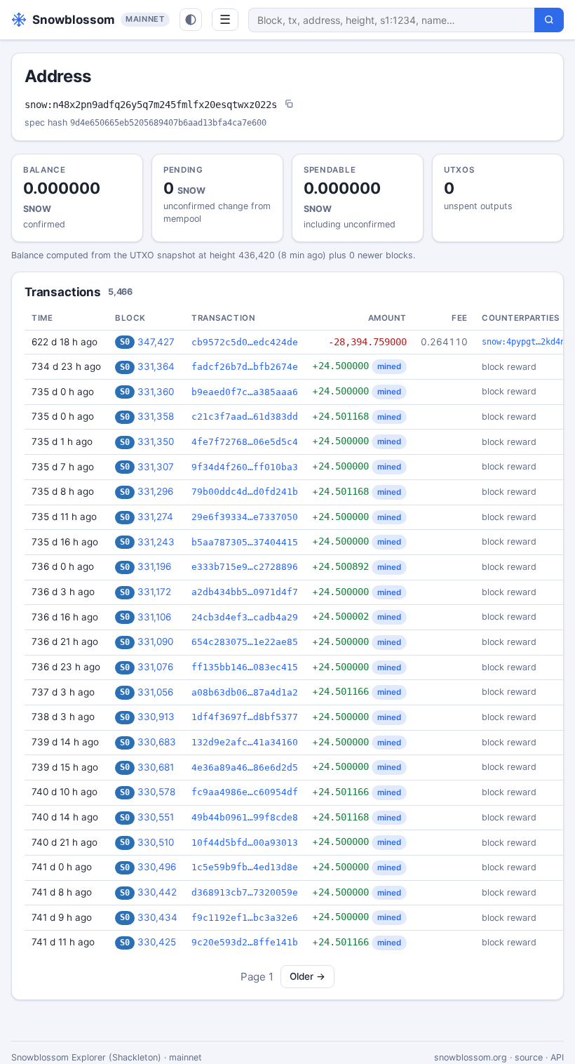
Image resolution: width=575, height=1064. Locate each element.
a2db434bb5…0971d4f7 (244, 592)
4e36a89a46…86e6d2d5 (244, 767)
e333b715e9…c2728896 (244, 566)
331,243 (156, 541)
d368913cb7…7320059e (244, 892)
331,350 (155, 441)
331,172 (154, 591)
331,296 (155, 491)
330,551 (155, 817)
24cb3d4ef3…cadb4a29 (244, 617)
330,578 (156, 791)
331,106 (154, 617)
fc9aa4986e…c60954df (244, 792)
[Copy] (289, 105)
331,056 (155, 692)
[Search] (549, 20)
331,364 (156, 366)
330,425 (156, 941)
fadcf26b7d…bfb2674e (244, 366)
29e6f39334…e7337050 (244, 517)
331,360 (155, 391)
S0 (125, 342)
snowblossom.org (470, 1057)
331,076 (155, 666)
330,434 (157, 917)
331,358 (155, 416)
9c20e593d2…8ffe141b (244, 942)
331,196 (154, 566)
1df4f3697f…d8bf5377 (244, 717)
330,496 (156, 866)
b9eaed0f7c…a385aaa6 (244, 392)
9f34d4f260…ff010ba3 (244, 467)
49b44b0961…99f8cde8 (244, 817)
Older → (307, 976)
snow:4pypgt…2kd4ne (526, 342)
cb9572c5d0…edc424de (244, 342)
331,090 (155, 641)
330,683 (156, 741)
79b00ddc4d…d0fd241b (244, 491)
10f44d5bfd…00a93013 (244, 842)
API (557, 1057)
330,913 (156, 716)
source (529, 1057)
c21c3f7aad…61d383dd (244, 416)
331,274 (155, 516)
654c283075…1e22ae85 (244, 642)
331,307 (155, 466)
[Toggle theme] (191, 19)
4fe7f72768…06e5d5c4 (244, 442)
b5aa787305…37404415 (244, 542)
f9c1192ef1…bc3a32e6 (244, 917)
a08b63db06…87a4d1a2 (244, 692)
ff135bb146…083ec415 (244, 667)
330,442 (157, 892)
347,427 (156, 341)
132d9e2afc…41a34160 (244, 742)
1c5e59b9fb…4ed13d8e (244, 867)
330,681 (155, 767)
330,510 (155, 842)
